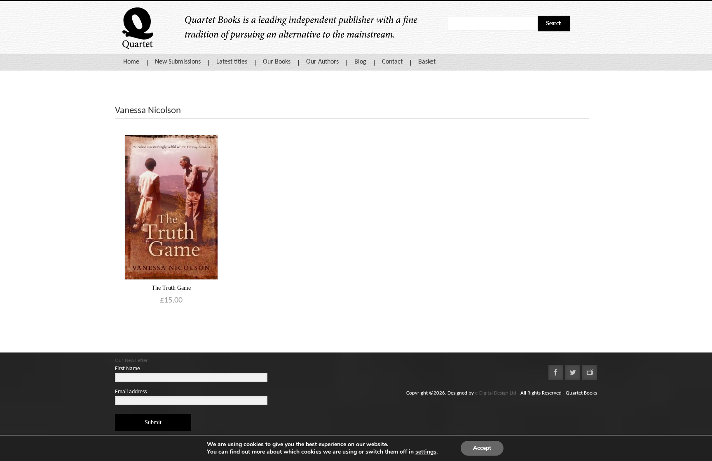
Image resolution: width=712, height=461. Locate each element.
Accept (482, 448)
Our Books (276, 62)
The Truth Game (171, 288)
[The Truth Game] (171, 207)
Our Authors (322, 62)
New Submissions (178, 62)
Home (131, 62)
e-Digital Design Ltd (495, 393)
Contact (392, 62)
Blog (360, 62)
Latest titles (231, 62)
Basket (427, 62)
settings (425, 452)
